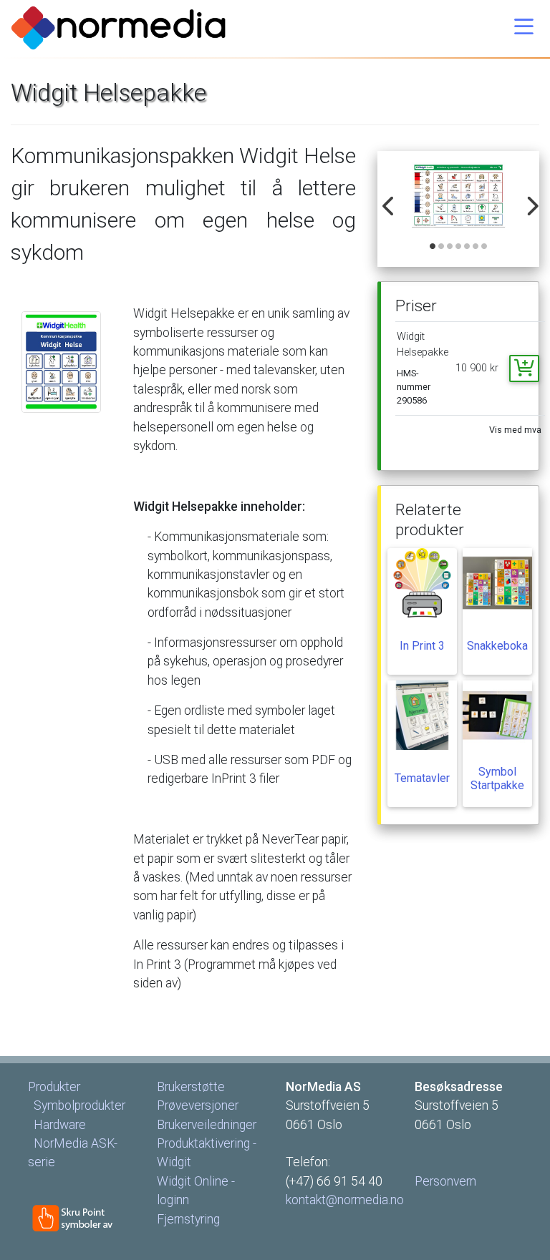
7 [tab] (484, 246)
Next (528, 198)
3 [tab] (450, 246)
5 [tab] (467, 246)
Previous (385, 198)
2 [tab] (441, 246)
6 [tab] (476, 246)
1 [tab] (433, 246)
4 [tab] (459, 246)
